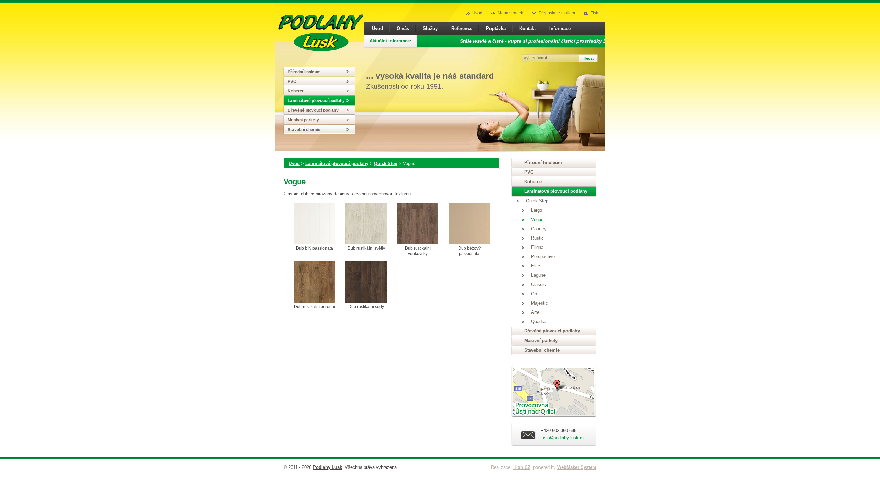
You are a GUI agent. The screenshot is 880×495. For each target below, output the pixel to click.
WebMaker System (576, 467)
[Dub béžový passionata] (469, 224)
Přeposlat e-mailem (557, 13)
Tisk (594, 13)
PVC (292, 81)
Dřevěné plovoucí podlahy (313, 110)
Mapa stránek (510, 13)
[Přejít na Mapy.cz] (554, 392)
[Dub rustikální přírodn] (314, 282)
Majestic (539, 303)
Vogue (537, 219)
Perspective (543, 256)
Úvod (477, 13)
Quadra (538, 321)
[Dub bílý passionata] (314, 224)
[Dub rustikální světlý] (366, 224)
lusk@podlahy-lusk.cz (563, 437)
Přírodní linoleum (304, 71)
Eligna (537, 247)
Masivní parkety (303, 120)
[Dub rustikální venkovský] (417, 224)
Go (534, 294)
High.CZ (521, 467)
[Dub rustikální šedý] (366, 282)
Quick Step (385, 163)
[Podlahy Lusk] (320, 49)
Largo (536, 210)
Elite (535, 266)
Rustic (537, 238)
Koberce (296, 91)
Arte (535, 312)
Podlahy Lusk (327, 467)
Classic (538, 284)
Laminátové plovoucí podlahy (316, 100)
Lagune (538, 275)
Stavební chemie (304, 129)
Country (539, 229)
